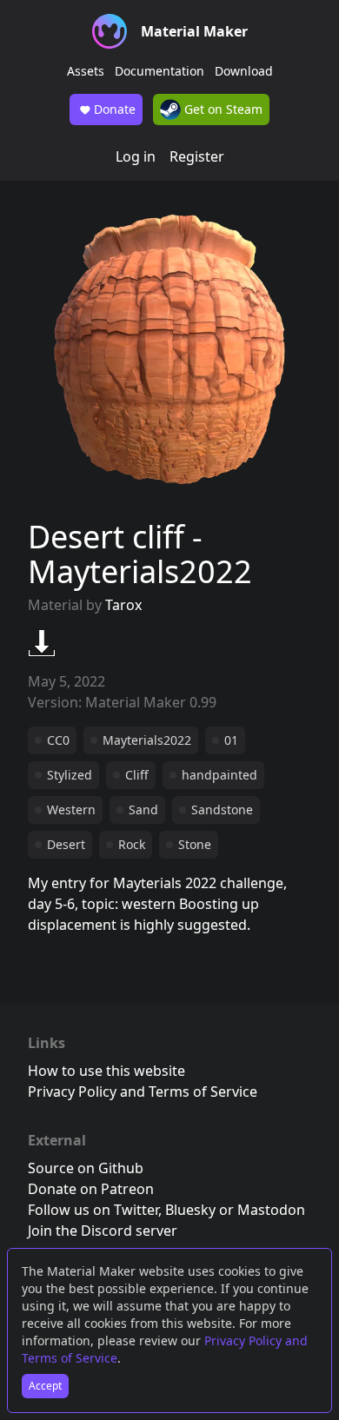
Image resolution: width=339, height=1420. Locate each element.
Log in (136, 156)
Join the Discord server (102, 1230)
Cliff (137, 774)
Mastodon (271, 1209)
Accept (45, 1385)
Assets (85, 71)
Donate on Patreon (91, 1188)
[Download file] (42, 643)
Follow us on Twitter (93, 1209)
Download (244, 71)
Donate (115, 109)
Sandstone (222, 809)
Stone (194, 844)
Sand (143, 809)
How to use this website (106, 1070)
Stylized (69, 774)
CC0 (58, 740)
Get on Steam (222, 109)
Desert (66, 844)
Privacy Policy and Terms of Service (142, 1091)
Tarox (123, 604)
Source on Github (85, 1168)
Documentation (159, 71)
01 (231, 740)
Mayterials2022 (147, 740)
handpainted (219, 774)
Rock (131, 844)
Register (197, 156)
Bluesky (190, 1209)
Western (71, 809)
